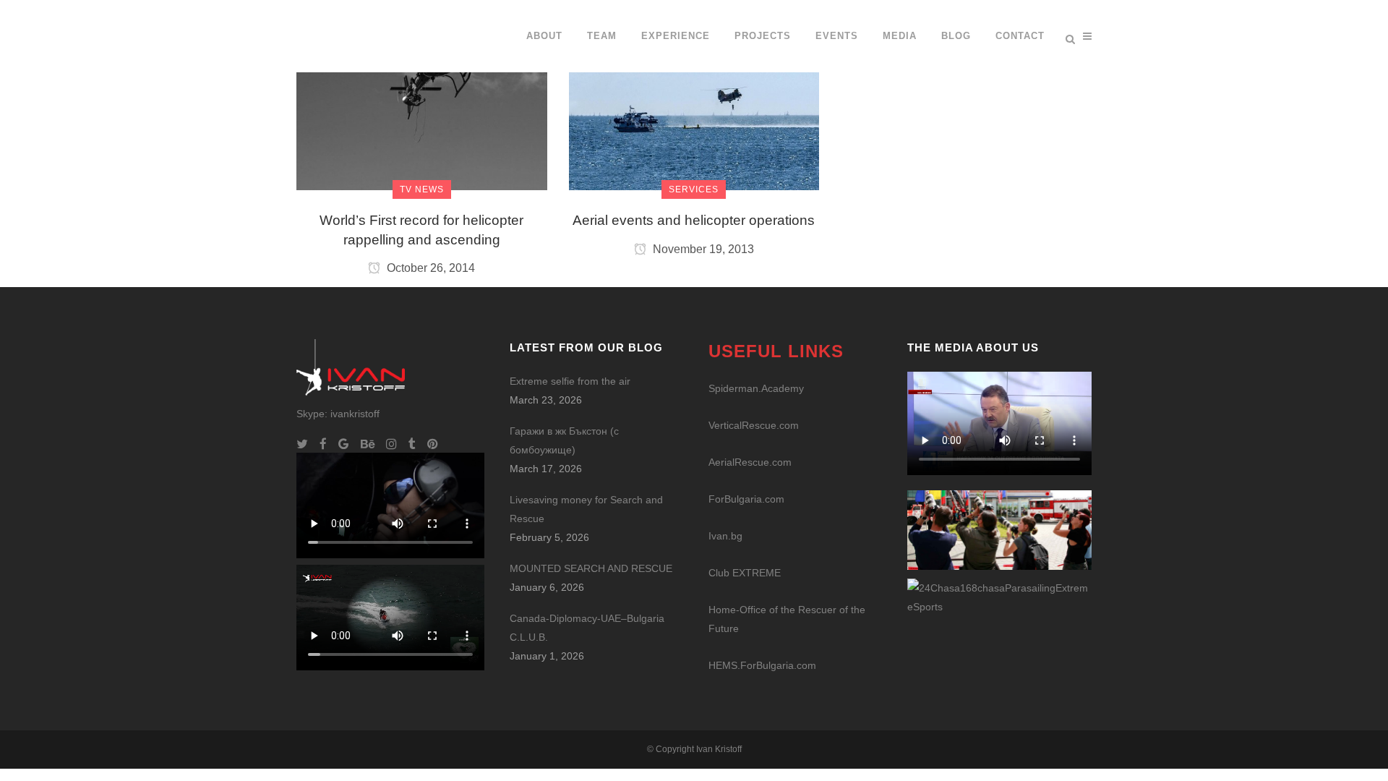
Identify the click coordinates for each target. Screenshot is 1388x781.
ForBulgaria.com (746, 499)
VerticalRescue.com (753, 425)
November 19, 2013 (702, 249)
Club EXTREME (744, 573)
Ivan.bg (725, 536)
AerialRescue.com (750, 462)
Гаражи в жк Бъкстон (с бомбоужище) (564, 440)
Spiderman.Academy (756, 388)
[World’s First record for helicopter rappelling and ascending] (421, 94)
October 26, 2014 (429, 268)
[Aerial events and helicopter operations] (694, 94)
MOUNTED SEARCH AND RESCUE (591, 568)
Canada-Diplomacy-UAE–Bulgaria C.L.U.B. (587, 628)
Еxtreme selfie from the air (570, 381)
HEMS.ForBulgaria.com (762, 665)
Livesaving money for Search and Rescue (586, 509)
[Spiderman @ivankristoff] (999, 596)
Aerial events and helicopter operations (694, 220)
